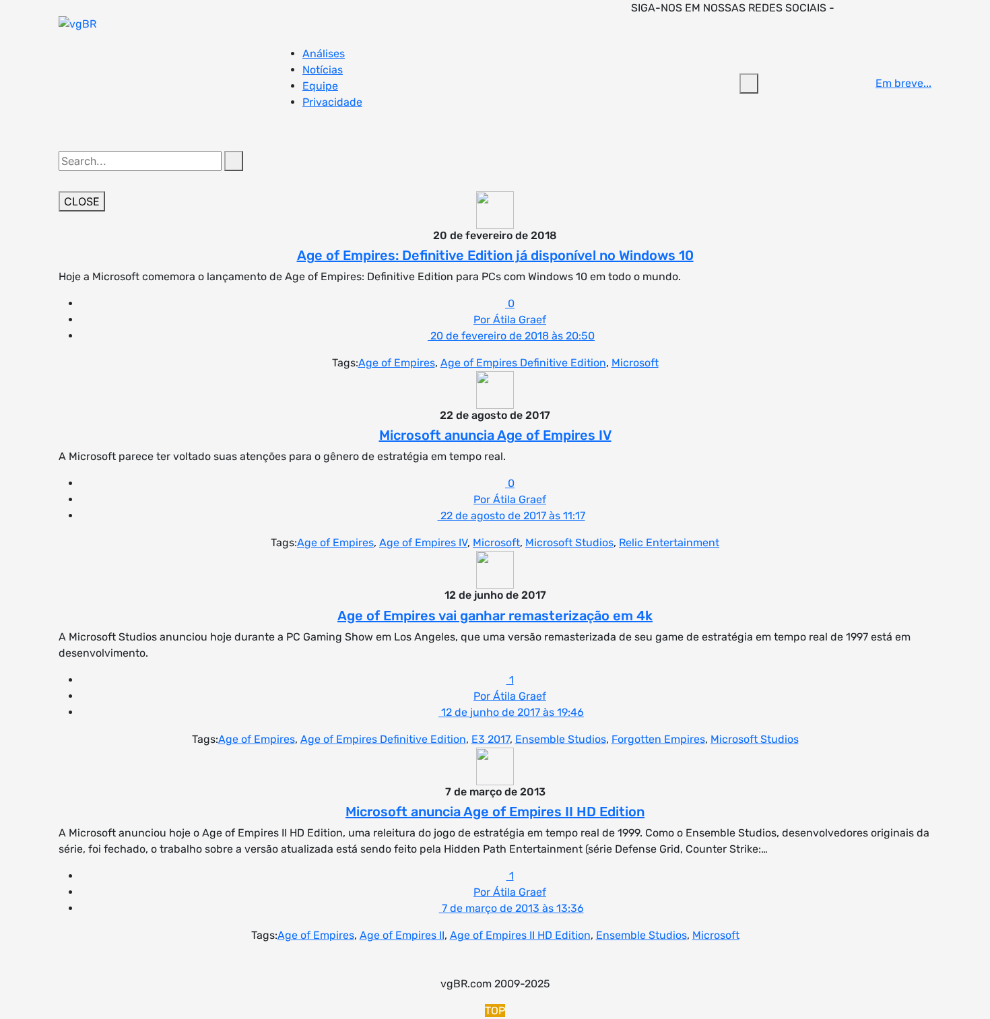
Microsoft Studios (569, 542)
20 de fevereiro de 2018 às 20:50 (511, 335)
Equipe (320, 85)
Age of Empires (396, 362)
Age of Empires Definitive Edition (523, 362)
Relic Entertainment (669, 542)
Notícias (322, 69)
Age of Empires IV (423, 542)
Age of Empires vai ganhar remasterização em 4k (495, 615)
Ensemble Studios (560, 739)
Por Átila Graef (509, 319)
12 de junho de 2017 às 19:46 (511, 712)
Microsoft (635, 362)
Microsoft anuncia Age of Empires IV (495, 435)
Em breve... (903, 83)
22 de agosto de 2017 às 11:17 (511, 515)
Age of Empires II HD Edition (520, 935)
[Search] (233, 161)
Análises (323, 53)
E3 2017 (490, 739)
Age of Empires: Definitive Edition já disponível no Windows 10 (495, 255)
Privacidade (332, 102)
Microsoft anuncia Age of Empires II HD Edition (495, 811)
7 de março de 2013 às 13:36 (511, 908)
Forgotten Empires (658, 739)
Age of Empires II (402, 935)
